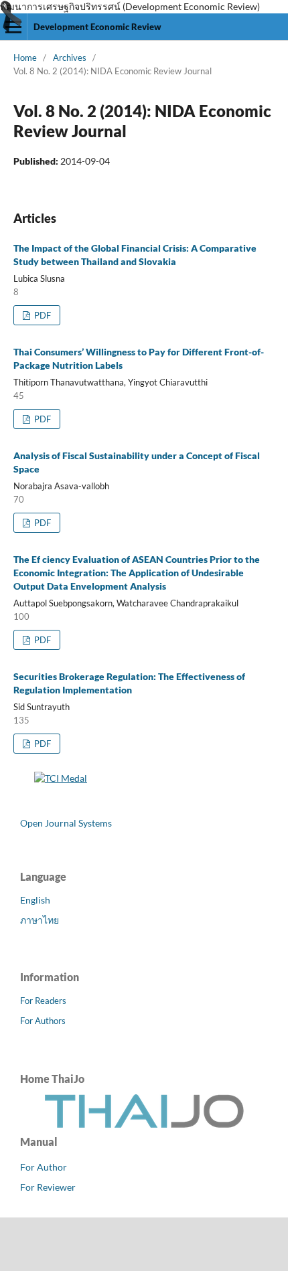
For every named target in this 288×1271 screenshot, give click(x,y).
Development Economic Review (97, 26)
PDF (41, 315)
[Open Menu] (13, 26)
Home (25, 57)
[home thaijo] (144, 1124)
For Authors (43, 1020)
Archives (69, 57)
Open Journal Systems (66, 823)
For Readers (43, 1000)
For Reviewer (48, 1187)
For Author (43, 1167)
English (35, 900)
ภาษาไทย (39, 920)
